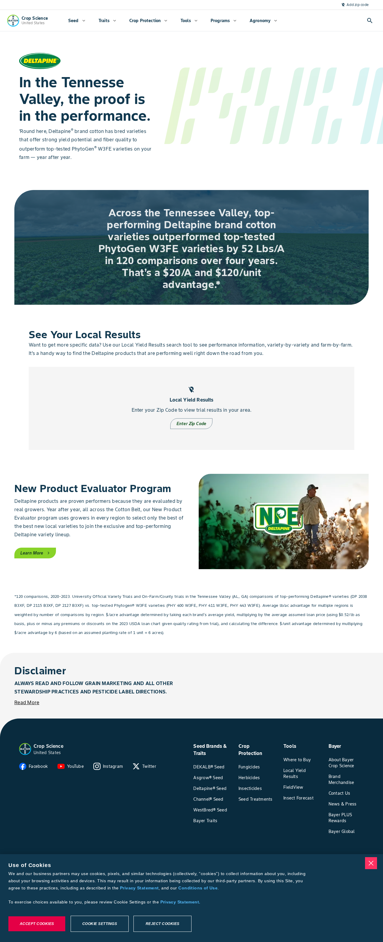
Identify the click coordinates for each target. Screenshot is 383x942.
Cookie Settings (99, 924)
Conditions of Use (197, 888)
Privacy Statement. (180, 902)
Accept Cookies (37, 924)
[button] (25, 749)
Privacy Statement (139, 888)
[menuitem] (76, 21)
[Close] (371, 863)
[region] (191, 898)
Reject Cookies (163, 924)
